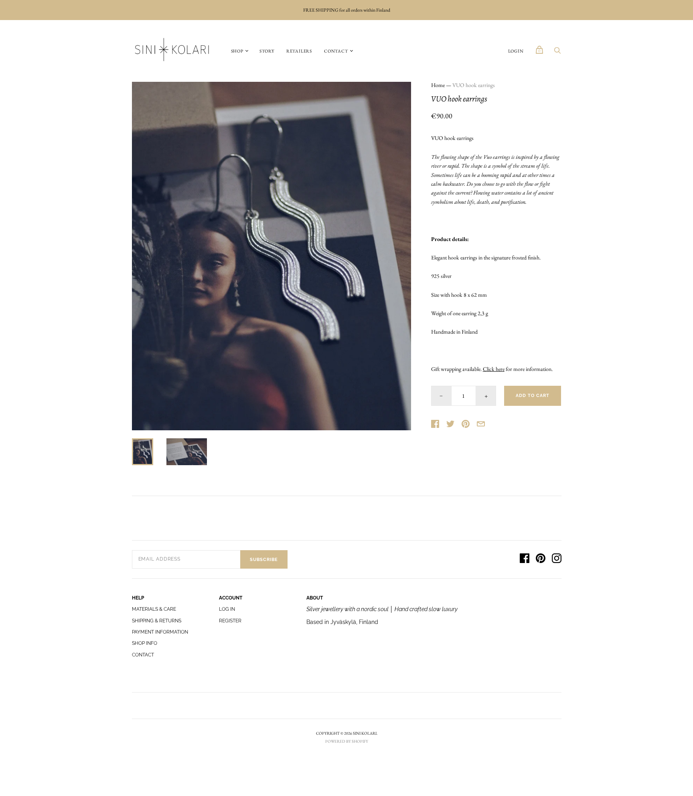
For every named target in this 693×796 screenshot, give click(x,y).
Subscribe (264, 559)
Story (266, 51)
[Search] (557, 52)
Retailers (299, 51)
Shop (237, 51)
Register (230, 621)
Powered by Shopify (346, 741)
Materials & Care (154, 609)
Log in (227, 609)
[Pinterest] (540, 559)
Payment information (160, 632)
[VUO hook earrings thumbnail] (143, 451)
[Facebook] (524, 559)
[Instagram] (556, 559)
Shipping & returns (156, 621)
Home (438, 85)
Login (516, 51)
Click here (494, 369)
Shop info (144, 643)
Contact (336, 51)
